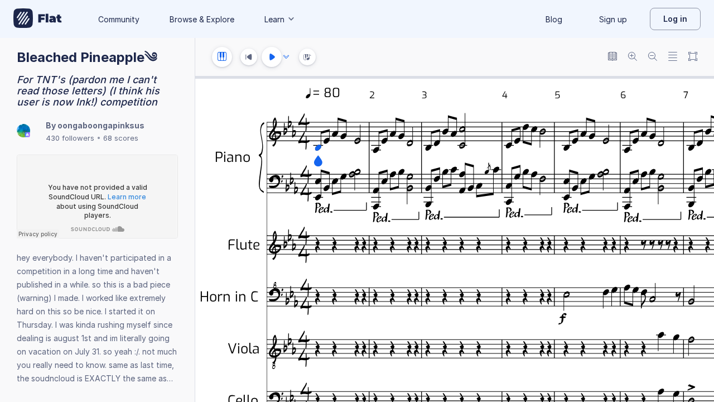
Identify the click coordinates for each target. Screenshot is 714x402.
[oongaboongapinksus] (23, 131)
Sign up (613, 19)
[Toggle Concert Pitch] (612, 57)
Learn (274, 19)
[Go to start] (248, 57)
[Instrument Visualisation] (307, 57)
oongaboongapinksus (100, 125)
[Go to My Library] (37, 19)
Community (118, 19)
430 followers (70, 137)
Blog (554, 19)
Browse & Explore (202, 19)
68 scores (120, 137)
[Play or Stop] (272, 57)
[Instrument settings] (222, 57)
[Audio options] (286, 57)
